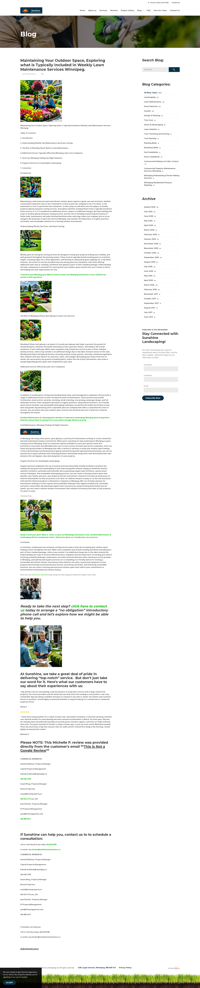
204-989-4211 (25, 819)
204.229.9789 (51, 844)
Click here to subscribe (40, 575)
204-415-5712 (25, 799)
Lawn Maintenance (29, 74)
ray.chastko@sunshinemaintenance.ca (44, 849)
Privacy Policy (125, 968)
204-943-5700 (25, 779)
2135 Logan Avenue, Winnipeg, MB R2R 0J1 (97, 968)
